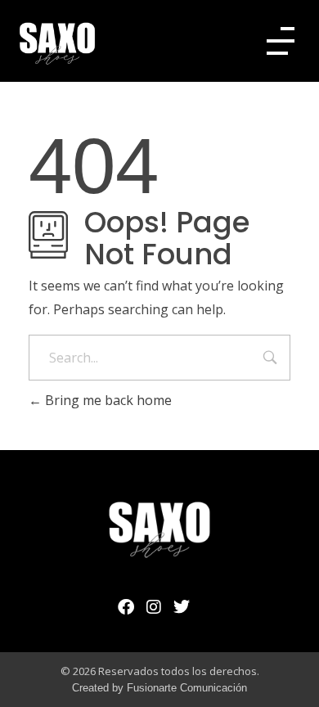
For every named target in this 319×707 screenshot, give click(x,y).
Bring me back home (107, 400)
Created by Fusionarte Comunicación (159, 688)
